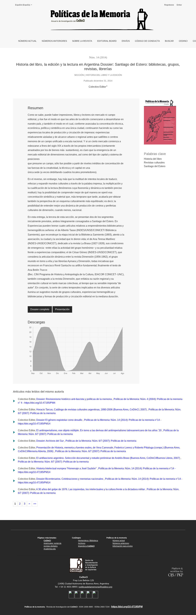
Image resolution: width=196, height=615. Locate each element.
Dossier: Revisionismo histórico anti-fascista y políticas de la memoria (74, 399)
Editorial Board (107, 41)
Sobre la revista (82, 41)
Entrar (179, 5)
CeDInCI (183, 41)
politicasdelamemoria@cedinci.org (95, 587)
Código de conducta (147, 41)
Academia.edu (50, 549)
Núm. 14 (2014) (98, 57)
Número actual (27, 41)
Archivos (81, 543)
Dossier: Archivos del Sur (50, 441)
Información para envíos (123, 546)
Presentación (62, 309)
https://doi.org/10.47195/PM (127, 606)
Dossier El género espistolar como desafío (59, 420)
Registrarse (169, 5)
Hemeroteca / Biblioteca (88, 541)
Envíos (126, 41)
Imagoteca (86, 546)
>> (34, 503)
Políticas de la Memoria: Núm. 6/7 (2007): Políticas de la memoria (101, 441)
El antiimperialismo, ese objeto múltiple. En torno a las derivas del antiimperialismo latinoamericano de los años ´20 (99, 430)
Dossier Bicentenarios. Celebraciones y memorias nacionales (70, 479)
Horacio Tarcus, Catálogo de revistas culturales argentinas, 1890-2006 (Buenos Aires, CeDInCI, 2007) (91, 409)
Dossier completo (39, 309)
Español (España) (24, 5)
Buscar (169, 41)
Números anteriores (54, 41)
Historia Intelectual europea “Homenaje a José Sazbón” (66, 468)
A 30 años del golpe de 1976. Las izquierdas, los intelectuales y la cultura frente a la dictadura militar (90, 489)
